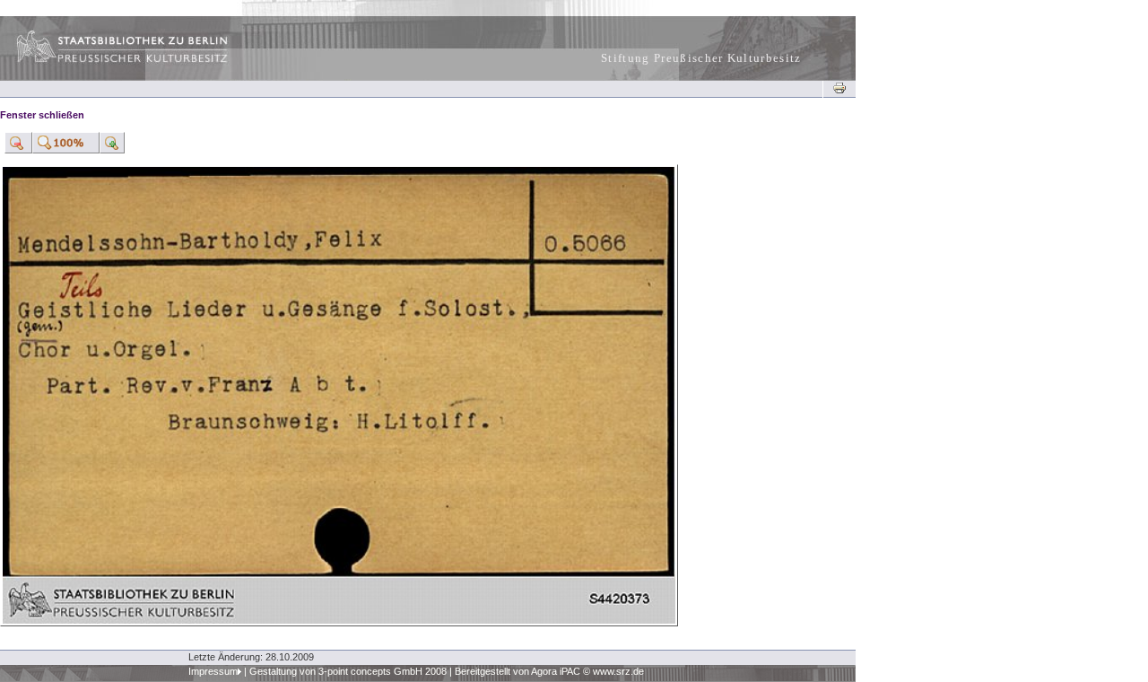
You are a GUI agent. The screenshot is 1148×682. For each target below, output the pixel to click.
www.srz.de (618, 671)
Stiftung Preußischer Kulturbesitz (701, 58)
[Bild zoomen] (18, 142)
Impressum (213, 671)
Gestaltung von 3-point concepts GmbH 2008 (348, 671)
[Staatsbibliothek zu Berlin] (106, 60)
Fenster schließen (42, 114)
